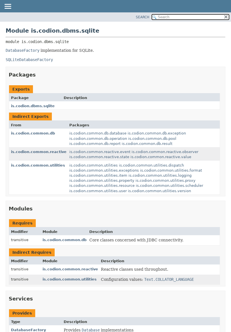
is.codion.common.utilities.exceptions (104, 170)
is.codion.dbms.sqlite (33, 106)
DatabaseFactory (28, 330)
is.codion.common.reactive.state (99, 157)
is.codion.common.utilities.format (171, 170)
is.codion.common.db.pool (152, 138)
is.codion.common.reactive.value (160, 157)
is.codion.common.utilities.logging (160, 175)
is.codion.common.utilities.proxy (166, 180)
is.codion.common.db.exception (157, 133)
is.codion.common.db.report (95, 144)
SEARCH (142, 17)
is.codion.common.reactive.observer (165, 152)
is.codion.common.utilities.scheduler (169, 185)
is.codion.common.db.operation (98, 138)
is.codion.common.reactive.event (99, 152)
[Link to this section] (39, 75)
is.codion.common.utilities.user (98, 191)
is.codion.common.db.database (97, 133)
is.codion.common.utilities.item (98, 175)
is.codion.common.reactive (38, 152)
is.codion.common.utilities (38, 165)
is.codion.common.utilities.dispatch (151, 165)
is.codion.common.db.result (147, 144)
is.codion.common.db (33, 133)
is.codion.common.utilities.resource (102, 185)
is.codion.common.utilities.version (159, 191)
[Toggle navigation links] (7, 7)
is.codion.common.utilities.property (101, 180)
